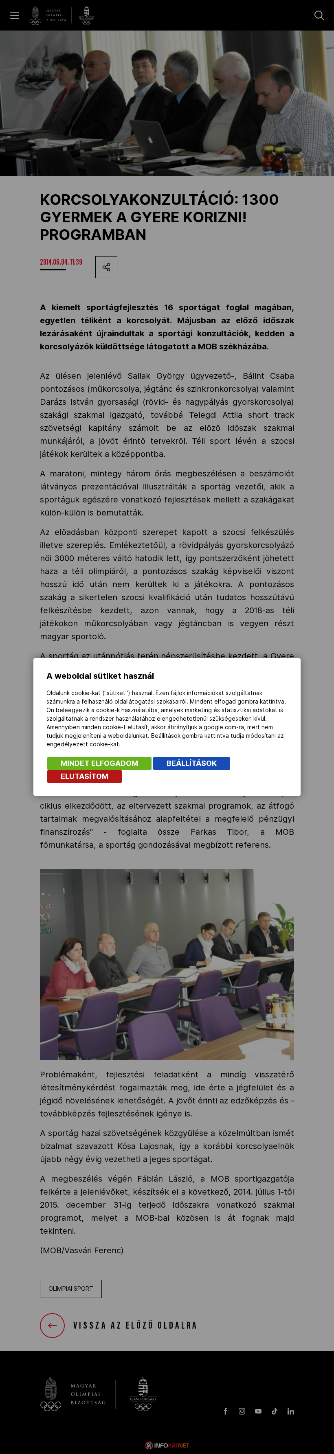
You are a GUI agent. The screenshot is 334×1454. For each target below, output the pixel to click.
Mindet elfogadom (99, 763)
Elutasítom (84, 776)
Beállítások (192, 763)
